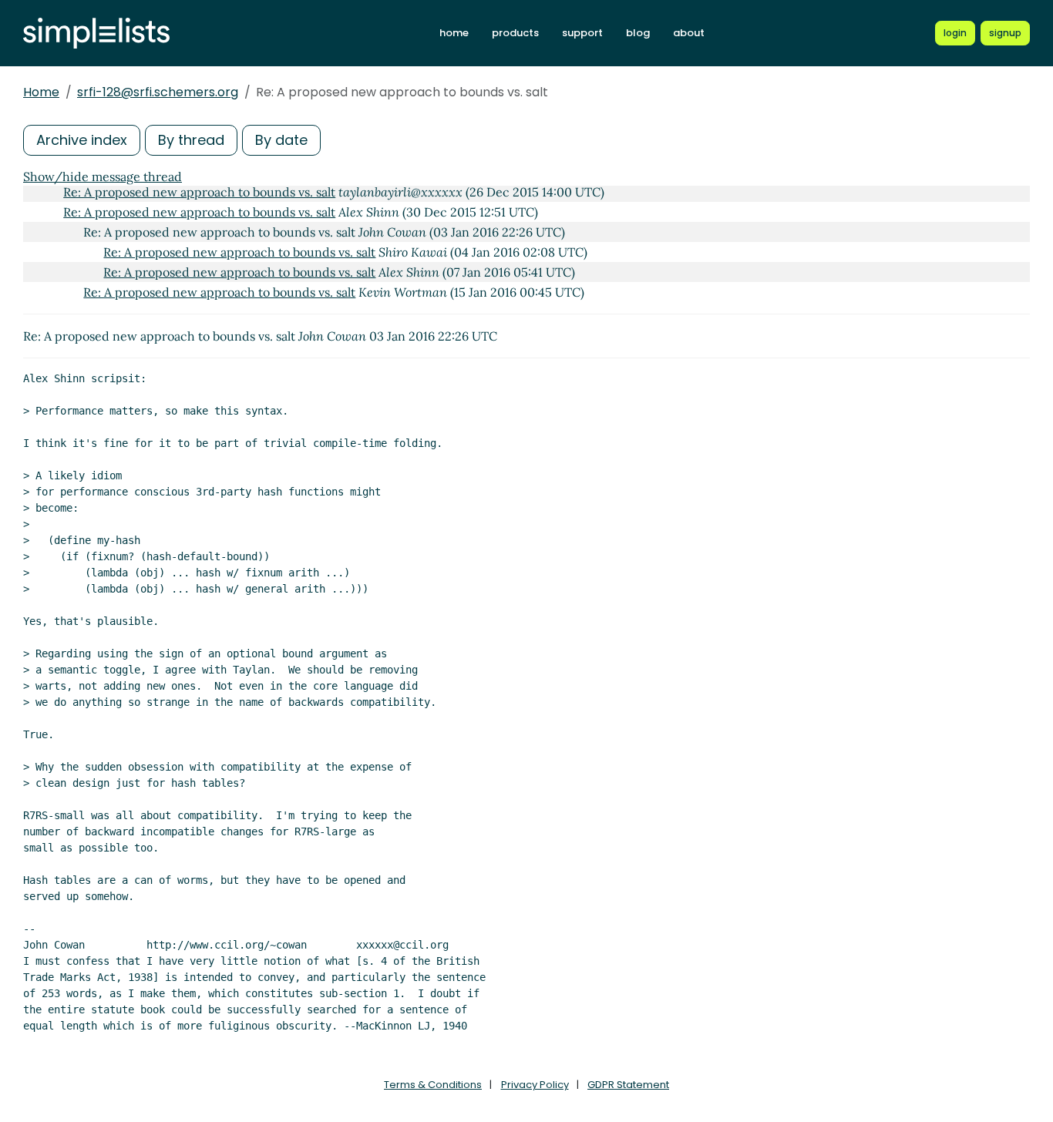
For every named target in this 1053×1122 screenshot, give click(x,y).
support (582, 32)
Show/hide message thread (102, 176)
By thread (191, 139)
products (515, 32)
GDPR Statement (628, 1084)
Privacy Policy (535, 1084)
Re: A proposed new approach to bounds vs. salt (199, 192)
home (454, 32)
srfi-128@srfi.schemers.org (157, 92)
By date (281, 139)
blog (638, 32)
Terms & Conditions (433, 1084)
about (689, 32)
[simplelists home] (96, 33)
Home (41, 92)
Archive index (81, 139)
